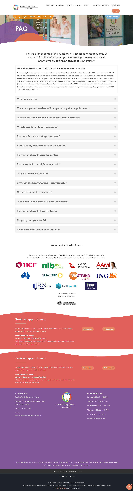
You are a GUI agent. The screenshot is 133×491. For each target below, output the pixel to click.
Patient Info (96, 5)
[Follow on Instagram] (66, 476)
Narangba (96, 462)
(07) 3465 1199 (113, 17)
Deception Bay (63, 462)
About (78, 5)
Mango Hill (54, 462)
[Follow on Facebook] (59, 476)
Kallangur (77, 465)
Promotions (60, 5)
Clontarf (63, 465)
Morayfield (51, 465)
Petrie (101, 462)
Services (86, 5)
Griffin (71, 462)
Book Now (116, 5)
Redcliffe (89, 462)
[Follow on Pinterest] (70, 476)
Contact (104, 5)
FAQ (116, 11)
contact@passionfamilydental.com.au (28, 415)
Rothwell (87, 465)
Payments (69, 5)
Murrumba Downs (80, 462)
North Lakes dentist (22, 462)
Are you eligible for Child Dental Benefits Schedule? (34, 17)
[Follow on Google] (62, 476)
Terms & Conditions (68, 471)
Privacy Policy (56, 471)
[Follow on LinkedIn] (73, 476)
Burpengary (108, 462)
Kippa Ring (70, 465)
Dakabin (57, 465)
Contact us (87, 329)
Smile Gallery (50, 5)
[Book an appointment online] (129, 487)
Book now (110, 329)
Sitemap (78, 471)
